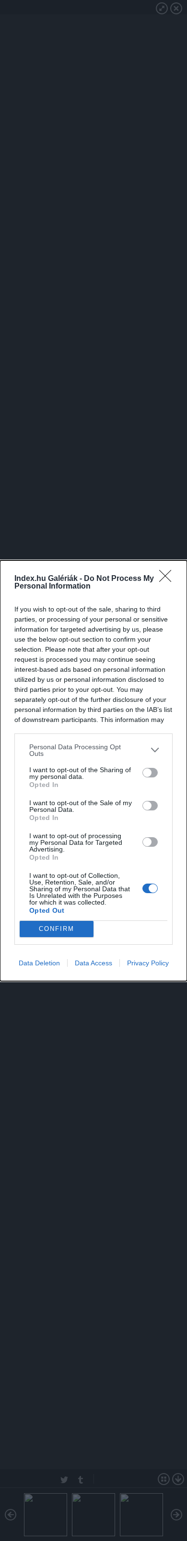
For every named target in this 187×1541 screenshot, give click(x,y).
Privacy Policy (148, 963)
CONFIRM (56, 928)
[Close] (168, 579)
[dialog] (93, 770)
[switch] (150, 772)
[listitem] (93, 750)
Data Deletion (39, 963)
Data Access (93, 963)
